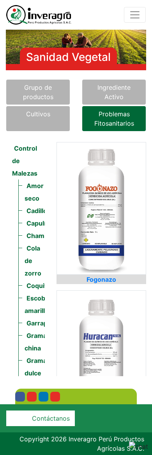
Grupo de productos (38, 92)
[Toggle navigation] (135, 15)
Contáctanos (51, 418)
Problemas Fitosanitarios (114, 118)
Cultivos (38, 114)
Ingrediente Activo (114, 92)
